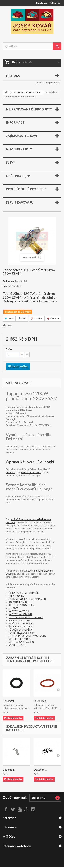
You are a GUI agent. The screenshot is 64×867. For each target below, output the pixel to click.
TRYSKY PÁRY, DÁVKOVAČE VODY (27, 636)
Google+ (37, 318)
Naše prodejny (18, 176)
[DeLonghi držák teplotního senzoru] (16, 752)
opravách (10, 472)
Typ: (5, 286)
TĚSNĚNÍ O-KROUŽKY (20, 629)
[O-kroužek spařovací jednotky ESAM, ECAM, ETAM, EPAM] (48, 683)
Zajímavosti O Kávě (22, 136)
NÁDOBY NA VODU (19, 611)
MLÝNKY (13, 608)
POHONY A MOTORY (19, 620)
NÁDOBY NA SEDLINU (20, 614)
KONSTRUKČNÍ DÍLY (19, 602)
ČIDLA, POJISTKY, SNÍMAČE (24, 593)
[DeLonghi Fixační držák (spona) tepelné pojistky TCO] (48, 752)
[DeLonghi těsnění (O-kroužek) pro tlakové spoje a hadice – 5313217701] (16, 683)
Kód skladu (9, 281)
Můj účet (9, 836)
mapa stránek (53, 82)
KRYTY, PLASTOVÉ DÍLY (21, 605)
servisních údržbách (31, 472)
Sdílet (23, 318)
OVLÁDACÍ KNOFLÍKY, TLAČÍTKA (26, 617)
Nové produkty (19, 149)
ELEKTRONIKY (16, 596)
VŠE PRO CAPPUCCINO (21, 642)
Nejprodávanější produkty (29, 109)
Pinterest (54, 318)
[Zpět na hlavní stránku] (6, 92)
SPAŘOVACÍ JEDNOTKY (21, 623)
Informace (15, 122)
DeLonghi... (9, 700)
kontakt (39, 82)
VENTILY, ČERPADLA (20, 639)
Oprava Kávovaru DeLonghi (30, 461)
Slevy (10, 162)
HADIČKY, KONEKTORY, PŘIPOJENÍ (27, 599)
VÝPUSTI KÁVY (17, 645)
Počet (9, 349)
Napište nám (41, 3)
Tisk (10, 325)
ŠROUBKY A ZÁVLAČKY (21, 626)
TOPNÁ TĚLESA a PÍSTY (22, 633)
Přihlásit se (55, 3)
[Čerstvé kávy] (32, 21)
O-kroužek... (40, 700)
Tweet (10, 318)
